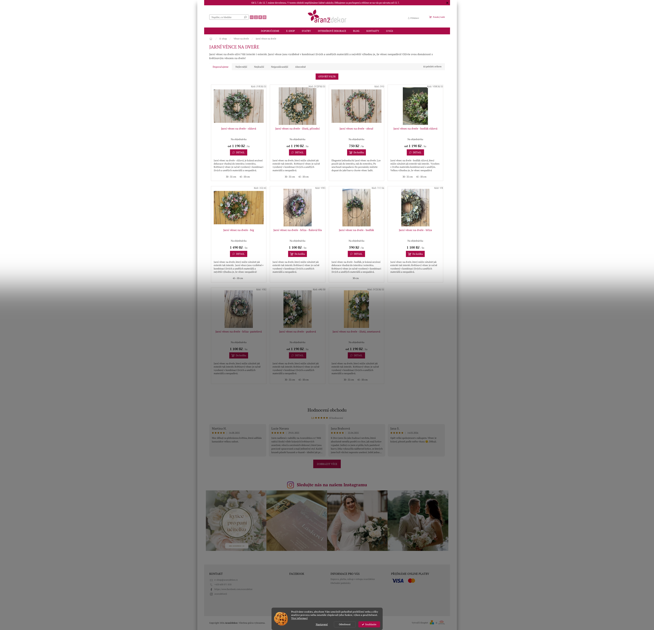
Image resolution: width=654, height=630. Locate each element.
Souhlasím (370, 624)
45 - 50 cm (245, 176)
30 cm (356, 278)
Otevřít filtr (327, 76)
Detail (240, 152)
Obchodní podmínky (341, 583)
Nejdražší (259, 66)
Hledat (245, 17)
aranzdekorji (220, 593)
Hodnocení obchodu (327, 410)
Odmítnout (345, 624)
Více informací (299, 618)
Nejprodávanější (279, 66)
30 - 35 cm (231, 176)
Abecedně (300, 66)
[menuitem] (270, 31)
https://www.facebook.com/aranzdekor (233, 589)
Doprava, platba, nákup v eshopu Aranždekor (353, 579)
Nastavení (322, 624)
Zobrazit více (327, 464)
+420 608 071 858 (223, 584)
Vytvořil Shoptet (420, 622)
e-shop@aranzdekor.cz (226, 579)
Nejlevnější (241, 66)
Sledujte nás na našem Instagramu (332, 484)
